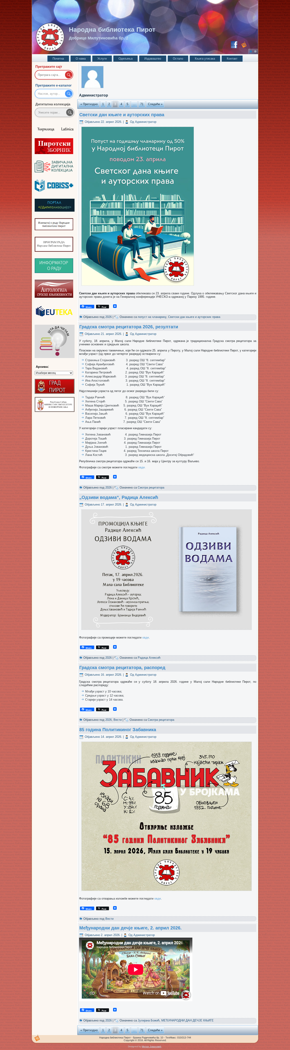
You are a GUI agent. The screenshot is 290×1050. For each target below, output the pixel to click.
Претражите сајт (48, 66)
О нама (81, 58)
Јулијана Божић (149, 1020)
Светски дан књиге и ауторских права (121, 114)
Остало (178, 58)
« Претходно (89, 104)
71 (141, 104)
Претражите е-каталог (53, 85)
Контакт (232, 58)
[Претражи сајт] (68, 74)
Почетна (58, 58)
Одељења (125, 58)
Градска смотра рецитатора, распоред (122, 667)
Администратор (145, 121)
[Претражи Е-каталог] (68, 93)
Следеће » (155, 104)
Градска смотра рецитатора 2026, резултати (128, 326)
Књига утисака (205, 58)
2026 (108, 317)
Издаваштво (152, 58)
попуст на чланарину (152, 317)
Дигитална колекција (52, 104)
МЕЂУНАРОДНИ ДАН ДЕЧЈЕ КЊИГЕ (187, 1020)
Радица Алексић (149, 657)
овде (141, 467)
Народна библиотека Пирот (112, 29)
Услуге (102, 58)
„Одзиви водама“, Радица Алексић (118, 497)
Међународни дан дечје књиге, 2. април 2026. (130, 927)
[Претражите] (69, 112)
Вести (118, 719)
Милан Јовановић (151, 1046)
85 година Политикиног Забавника (117, 729)
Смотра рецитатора (151, 487)
